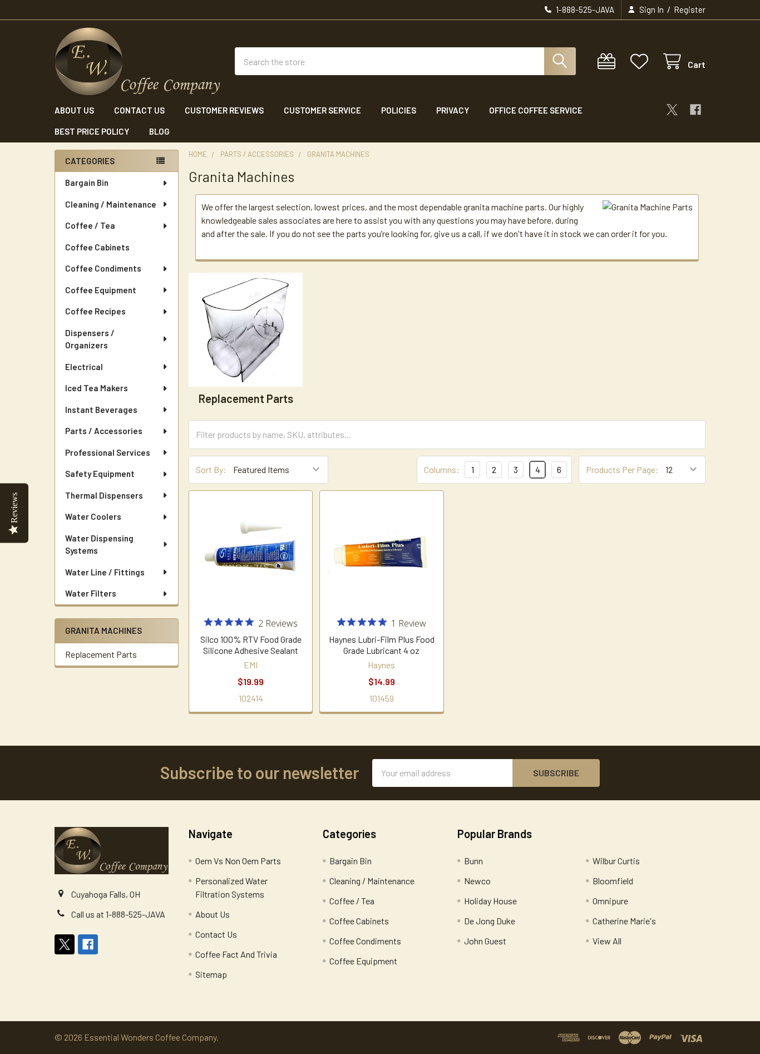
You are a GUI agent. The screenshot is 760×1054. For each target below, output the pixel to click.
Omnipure (610, 900)
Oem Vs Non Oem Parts (238, 860)
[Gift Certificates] (609, 61)
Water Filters (90, 593)
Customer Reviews (224, 110)
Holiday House (490, 900)
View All (607, 940)
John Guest (485, 940)
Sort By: (211, 469)
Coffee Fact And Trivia (236, 954)
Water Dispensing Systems (99, 544)
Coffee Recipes (95, 311)
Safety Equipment (100, 474)
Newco (477, 880)
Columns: (442, 469)
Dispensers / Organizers (90, 339)
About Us (74, 110)
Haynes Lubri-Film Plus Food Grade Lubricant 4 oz (382, 645)
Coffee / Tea (90, 225)
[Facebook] (695, 110)
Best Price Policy (92, 131)
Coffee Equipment (100, 290)
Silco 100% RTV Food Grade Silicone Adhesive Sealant (251, 645)
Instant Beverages (101, 410)
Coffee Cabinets (97, 247)
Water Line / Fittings (105, 572)
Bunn (473, 860)
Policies (398, 110)
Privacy (452, 110)
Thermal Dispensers (104, 495)
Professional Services (107, 452)
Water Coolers (93, 516)
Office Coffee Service (536, 110)
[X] (672, 110)
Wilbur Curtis (616, 860)
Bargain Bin (86, 183)
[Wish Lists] (642, 61)
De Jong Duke (489, 920)
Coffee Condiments (103, 268)
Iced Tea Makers (96, 388)
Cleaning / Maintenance (110, 204)
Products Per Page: (622, 469)
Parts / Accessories (103, 431)
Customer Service (322, 110)
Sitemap (211, 974)
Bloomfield (613, 880)
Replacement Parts (101, 654)
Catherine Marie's (624, 920)
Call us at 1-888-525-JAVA (118, 914)
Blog (159, 131)
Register (689, 9)
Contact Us (139, 110)
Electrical (84, 367)
